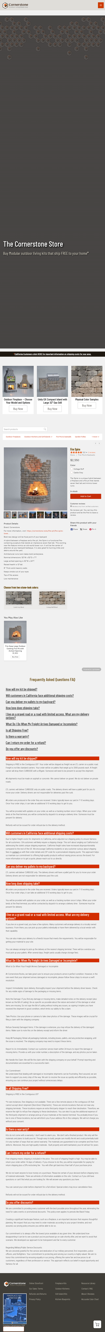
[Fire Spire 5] (48, 515)
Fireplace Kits (60, 1283)
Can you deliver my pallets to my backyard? (30, 702)
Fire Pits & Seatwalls (86, 455)
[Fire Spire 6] (56, 515)
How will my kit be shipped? (21, 689)
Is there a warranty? (17, 736)
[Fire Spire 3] (32, 515)
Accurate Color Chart (90, 1299)
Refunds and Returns (37, 1294)
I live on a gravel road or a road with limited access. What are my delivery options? (47, 716)
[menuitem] (95, 443)
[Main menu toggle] (101, 5)
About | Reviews (87, 1294)
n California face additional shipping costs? (49, 695)
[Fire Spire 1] (14, 515)
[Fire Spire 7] (63, 515)
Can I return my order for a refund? (26, 743)
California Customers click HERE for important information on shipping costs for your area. (53, 354)
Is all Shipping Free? (17, 730)
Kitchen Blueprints (62, 1299)
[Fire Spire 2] (23, 515)
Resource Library (88, 1283)
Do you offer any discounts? (22, 749)
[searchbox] (25, 429)
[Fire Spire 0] (7, 515)
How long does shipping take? (23, 708)
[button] (95, 436)
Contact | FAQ (87, 1289)
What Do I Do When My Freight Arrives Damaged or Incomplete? (41, 724)
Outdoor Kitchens (62, 1289)
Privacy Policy (35, 1299)
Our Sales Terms (36, 1289)
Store (72, 455)
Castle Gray (78, 473)
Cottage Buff (79, 469)
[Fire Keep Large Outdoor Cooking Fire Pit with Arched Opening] (15, 632)
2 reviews (91, 452)
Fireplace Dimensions (13, 1329)
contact (15, 852)
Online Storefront (36, 1283)
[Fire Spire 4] (40, 515)
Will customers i (15, 695)
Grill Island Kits (61, 1294)
